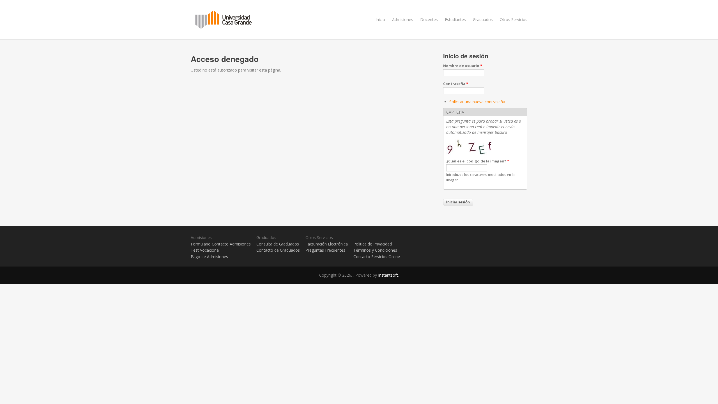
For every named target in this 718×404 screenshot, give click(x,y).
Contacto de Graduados (278, 250)
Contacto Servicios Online (376, 256)
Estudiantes (455, 19)
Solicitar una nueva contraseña (477, 101)
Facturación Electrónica (326, 244)
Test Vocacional (205, 250)
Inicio (380, 19)
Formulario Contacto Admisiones (221, 244)
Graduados (483, 19)
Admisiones (402, 19)
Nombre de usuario (462, 65)
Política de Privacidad (372, 244)
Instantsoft (388, 275)
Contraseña (455, 83)
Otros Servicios (513, 19)
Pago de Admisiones (209, 256)
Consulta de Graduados (277, 244)
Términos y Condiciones (375, 250)
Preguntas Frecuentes (325, 250)
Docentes (429, 19)
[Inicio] (359, 19)
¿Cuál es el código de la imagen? (477, 161)
